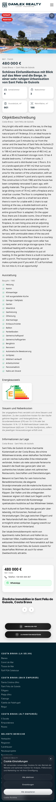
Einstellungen (28, 784)
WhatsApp (15, 583)
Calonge (5, 698)
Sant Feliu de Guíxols (10, 686)
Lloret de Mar (7, 662)
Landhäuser (6, 747)
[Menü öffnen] (52, 5)
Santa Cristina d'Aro (10, 682)
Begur (4, 707)
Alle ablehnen (28, 777)
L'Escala (5, 718)
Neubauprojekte (8, 751)
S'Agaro (4, 690)
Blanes (4, 658)
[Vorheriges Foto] (4, 32)
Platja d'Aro (6, 694)
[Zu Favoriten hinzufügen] (52, 16)
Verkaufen (6, 739)
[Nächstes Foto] (52, 32)
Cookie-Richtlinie (10, 797)
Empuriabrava (7, 723)
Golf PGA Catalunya (10, 670)
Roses (4, 727)
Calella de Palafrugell (10, 702)
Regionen (5, 743)
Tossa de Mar (7, 666)
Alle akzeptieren (28, 792)
